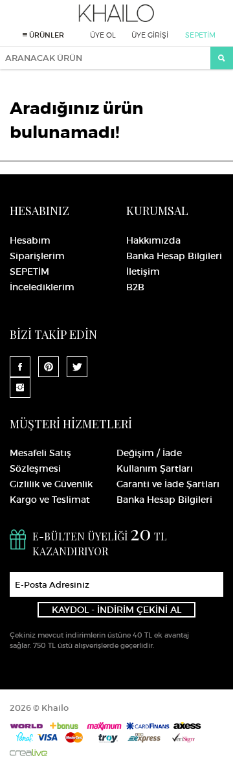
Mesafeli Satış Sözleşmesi (40, 460)
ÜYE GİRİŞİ (149, 35)
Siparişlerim (37, 256)
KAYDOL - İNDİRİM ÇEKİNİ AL (116, 610)
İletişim (143, 271)
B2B (135, 287)
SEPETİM (200, 35)
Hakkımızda (153, 240)
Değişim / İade (149, 453)
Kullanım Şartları (154, 468)
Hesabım (30, 240)
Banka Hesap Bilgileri (174, 256)
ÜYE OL (103, 35)
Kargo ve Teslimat (50, 499)
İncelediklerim (42, 287)
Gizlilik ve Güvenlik (51, 484)
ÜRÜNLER (45, 35)
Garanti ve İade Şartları (167, 484)
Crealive (28, 752)
